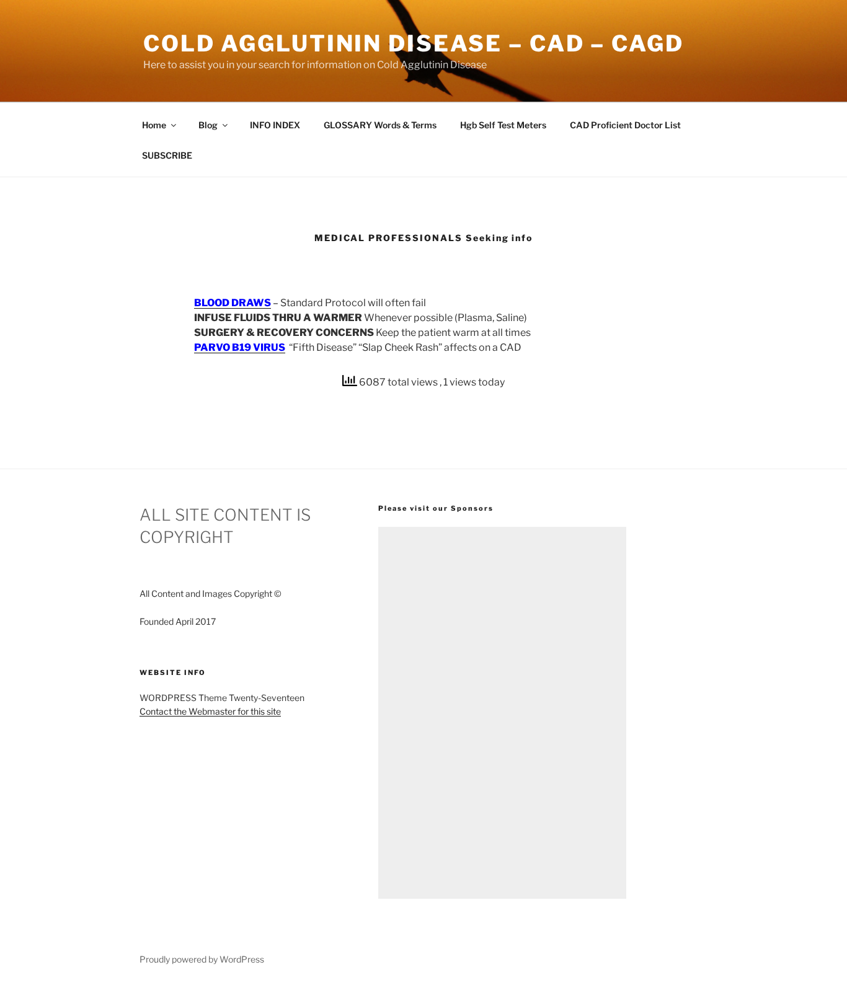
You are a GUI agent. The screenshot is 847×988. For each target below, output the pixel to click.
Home (154, 125)
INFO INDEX (275, 125)
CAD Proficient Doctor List (625, 125)
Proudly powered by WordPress (202, 959)
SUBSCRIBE (167, 155)
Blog (208, 125)
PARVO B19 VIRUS (239, 347)
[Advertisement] (502, 713)
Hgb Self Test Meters (503, 125)
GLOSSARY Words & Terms (380, 125)
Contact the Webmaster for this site (210, 711)
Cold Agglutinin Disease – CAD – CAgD (413, 43)
